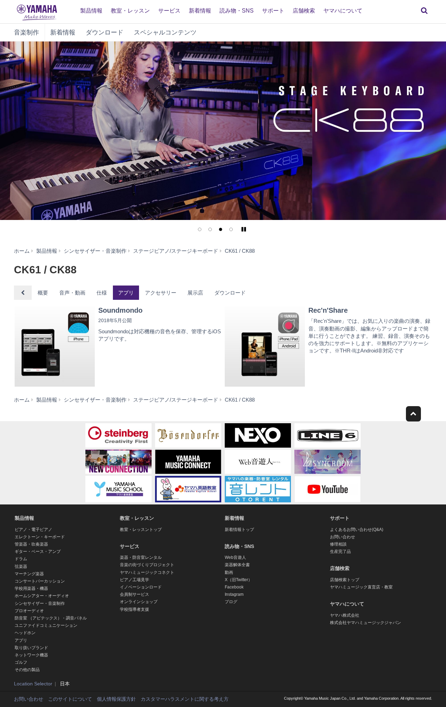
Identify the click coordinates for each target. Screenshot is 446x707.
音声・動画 (72, 293)
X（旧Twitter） (238, 579)
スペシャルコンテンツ (165, 32)
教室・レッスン (130, 11)
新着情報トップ (239, 529)
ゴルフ (21, 662)
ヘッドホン (25, 632)
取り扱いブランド (31, 647)
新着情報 (200, 11)
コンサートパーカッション (40, 581)
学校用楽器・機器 (31, 588)
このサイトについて (70, 699)
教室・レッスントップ (141, 529)
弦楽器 (21, 566)
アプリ (126, 293)
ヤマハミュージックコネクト (147, 572)
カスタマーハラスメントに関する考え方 (185, 699)
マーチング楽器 (29, 573)
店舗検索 (304, 11)
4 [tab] (231, 229)
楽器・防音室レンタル (141, 557)
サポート (273, 11)
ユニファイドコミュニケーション (46, 625)
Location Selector (33, 683)
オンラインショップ (138, 601)
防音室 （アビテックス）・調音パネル (51, 618)
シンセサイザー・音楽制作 (40, 603)
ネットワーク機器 (31, 655)
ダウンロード (104, 32)
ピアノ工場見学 (134, 579)
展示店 (195, 293)
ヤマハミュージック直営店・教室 (361, 587)
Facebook (234, 587)
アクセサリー (160, 293)
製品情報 (91, 11)
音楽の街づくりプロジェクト (147, 564)
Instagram (234, 594)
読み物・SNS (237, 11)
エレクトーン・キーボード (40, 536)
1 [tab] (199, 229)
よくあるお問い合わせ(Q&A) (356, 529)
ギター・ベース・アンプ (38, 551)
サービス (169, 11)
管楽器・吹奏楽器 (31, 544)
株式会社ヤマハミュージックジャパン (365, 622)
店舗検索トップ (344, 579)
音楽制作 (26, 32)
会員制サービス (134, 594)
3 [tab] (220, 229)
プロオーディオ (29, 610)
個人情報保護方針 (116, 699)
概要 (43, 293)
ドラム (21, 558)
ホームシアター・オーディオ (42, 595)
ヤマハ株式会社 (344, 615)
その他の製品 (27, 669)
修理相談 (338, 544)
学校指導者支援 (134, 609)
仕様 (102, 293)
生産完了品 (340, 551)
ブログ (231, 601)
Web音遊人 (235, 557)
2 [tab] (210, 229)
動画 (229, 572)
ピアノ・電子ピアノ (33, 529)
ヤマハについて (342, 11)
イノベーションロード (141, 587)
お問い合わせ (342, 536)
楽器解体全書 (237, 564)
